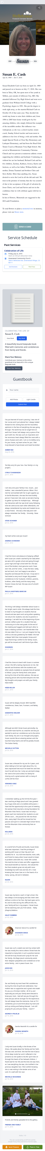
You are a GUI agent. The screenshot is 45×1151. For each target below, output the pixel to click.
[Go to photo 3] (18, 1113)
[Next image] (40, 1101)
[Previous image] (4, 1101)
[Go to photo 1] (15, 1113)
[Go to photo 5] (20, 1113)
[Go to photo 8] (24, 1113)
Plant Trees (32, 267)
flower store (19, 212)
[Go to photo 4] (19, 1113)
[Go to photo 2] (16, 1113)
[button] (22, 1101)
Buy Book (22, 338)
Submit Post (22, 404)
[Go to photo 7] (23, 1113)
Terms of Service (28, 1142)
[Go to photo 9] (25, 1113)
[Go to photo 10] (26, 1113)
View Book (10, 338)
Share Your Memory (14, 368)
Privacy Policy (17, 1142)
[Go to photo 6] (21, 1113)
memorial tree (27, 208)
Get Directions (13, 267)
